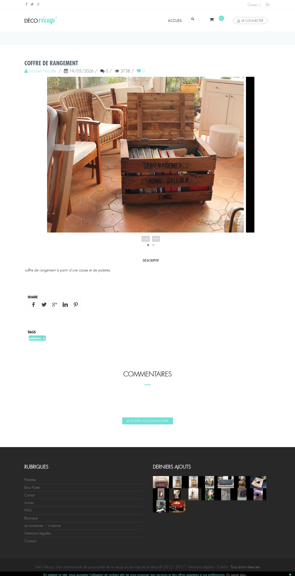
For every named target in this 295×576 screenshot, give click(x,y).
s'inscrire (54, 525)
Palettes (30, 479)
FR (267, 5)
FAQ (28, 510)
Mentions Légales (37, 533)
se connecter (252, 21)
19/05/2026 (81, 71)
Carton (29, 495)
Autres (29, 502)
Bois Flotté (32, 487)
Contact (252, 5)
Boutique (31, 518)
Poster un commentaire (149, 421)
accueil (175, 21)
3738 (125, 71)
